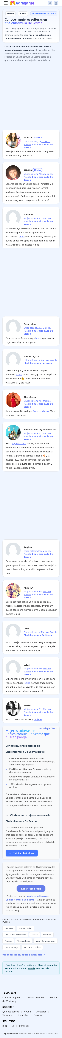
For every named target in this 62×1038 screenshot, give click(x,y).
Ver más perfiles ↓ (48, 728)
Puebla (27, 144)
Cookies (38, 1015)
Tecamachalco (23, 941)
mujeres (38, 719)
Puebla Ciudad (25, 928)
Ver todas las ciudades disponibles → (23, 954)
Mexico (46, 141)
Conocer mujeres (11, 997)
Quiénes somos (10, 1011)
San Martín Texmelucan (15, 934)
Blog (4, 1025)
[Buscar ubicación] (50, 3)
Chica (22, 236)
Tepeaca (8, 941)
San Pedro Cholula (32, 947)
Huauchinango (11, 947)
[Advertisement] (31, 96)
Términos (7, 1015)
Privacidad (23, 1015)
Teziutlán (47, 934)
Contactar (41, 1011)
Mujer (38, 337)
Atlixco (34, 934)
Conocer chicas (41, 410)
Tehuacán (9, 928)
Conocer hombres (35, 997)
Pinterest (23, 1025)
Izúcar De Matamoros (45, 941)
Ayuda (27, 1011)
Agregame (24, 3)
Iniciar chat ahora (21, 853)
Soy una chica (19, 443)
